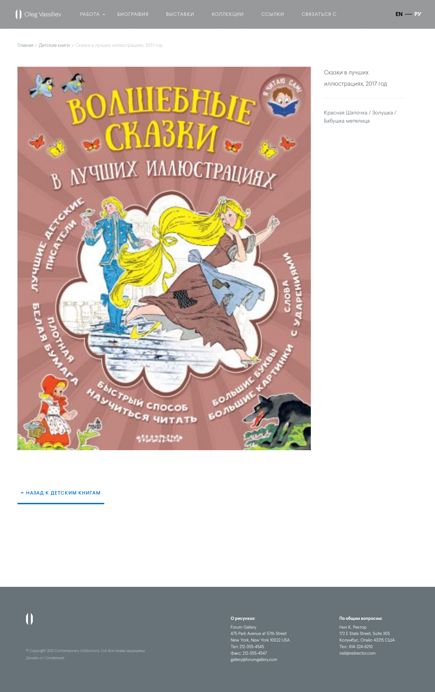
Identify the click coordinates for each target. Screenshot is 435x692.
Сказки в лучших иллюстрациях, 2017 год (118, 45)
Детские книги (54, 45)
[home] (38, 14)
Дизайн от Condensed (45, 658)
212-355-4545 (251, 646)
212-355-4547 (255, 653)
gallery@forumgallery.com (254, 659)
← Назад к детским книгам (61, 493)
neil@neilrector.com (357, 653)
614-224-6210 (361, 646)
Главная (25, 45)
